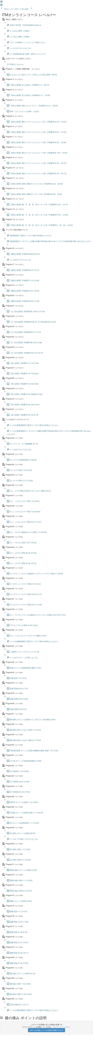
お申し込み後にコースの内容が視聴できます (46, 1030)
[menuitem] (1, 5)
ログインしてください (61, 1027)
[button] (1, 2)
